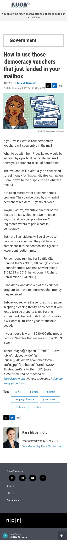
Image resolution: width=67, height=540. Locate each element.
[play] (5, 535)
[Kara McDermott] (11, 437)
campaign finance (24, 399)
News (18, 391)
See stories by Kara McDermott (42, 446)
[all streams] (62, 535)
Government (23, 40)
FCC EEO (11, 493)
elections (20, 407)
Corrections (13, 500)
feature (38, 407)
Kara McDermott (26, 83)
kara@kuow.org (14, 378)
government (50, 399)
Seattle (51, 391)
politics (34, 391)
